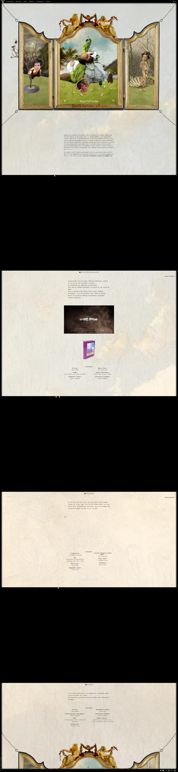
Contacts (48, 1)
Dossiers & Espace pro (170, 276)
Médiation (31, 1)
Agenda (25, 1)
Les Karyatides (10, 1)
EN (175, 1)
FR (173, 1)
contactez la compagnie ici (104, 155)
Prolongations (40, 1)
